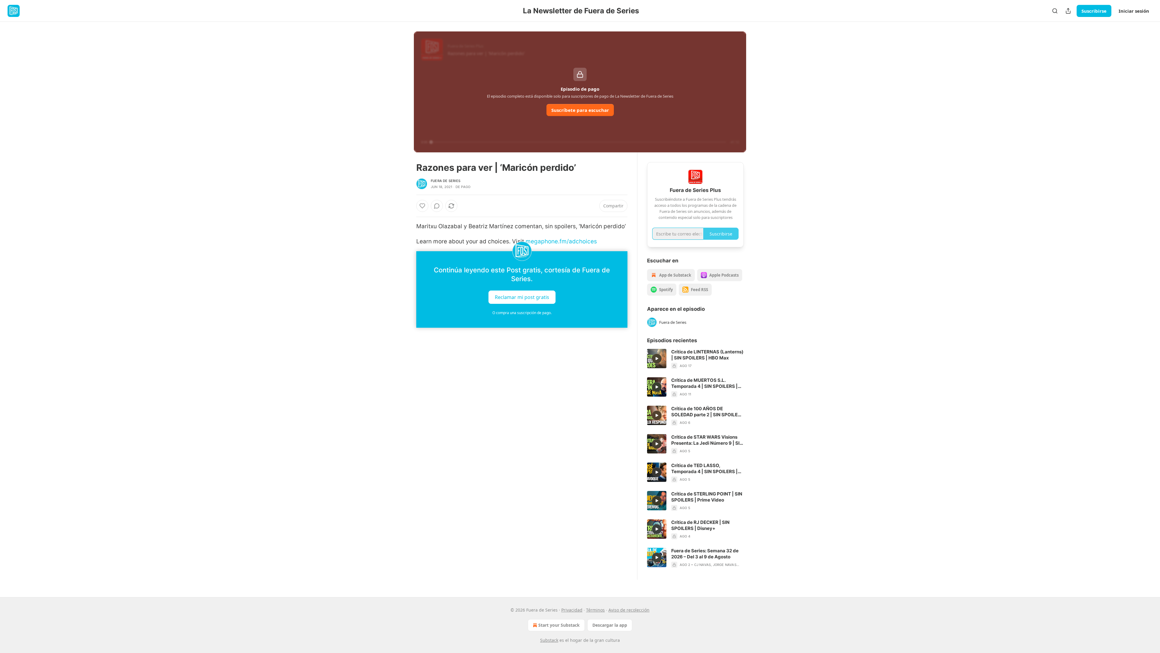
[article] (695, 358)
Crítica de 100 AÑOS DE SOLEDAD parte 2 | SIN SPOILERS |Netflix (707, 412)
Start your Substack (559, 625)
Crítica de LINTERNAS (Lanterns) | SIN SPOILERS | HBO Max (707, 355)
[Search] (1055, 11)
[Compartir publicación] (1068, 11)
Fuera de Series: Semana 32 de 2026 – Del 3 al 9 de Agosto (705, 554)
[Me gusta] (422, 206)
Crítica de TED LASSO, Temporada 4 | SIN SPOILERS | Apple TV (704, 469)
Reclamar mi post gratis (522, 297)
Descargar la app (609, 625)
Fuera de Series (445, 181)
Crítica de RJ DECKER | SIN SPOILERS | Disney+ (700, 525)
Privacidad (571, 610)
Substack (549, 640)
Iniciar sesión (1134, 11)
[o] (657, 358)
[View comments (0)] (437, 206)
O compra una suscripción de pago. (522, 312)
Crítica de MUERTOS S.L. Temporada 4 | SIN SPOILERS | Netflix (704, 383)
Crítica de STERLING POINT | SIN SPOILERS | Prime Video (706, 497)
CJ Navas (702, 565)
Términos (595, 610)
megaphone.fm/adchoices (561, 241)
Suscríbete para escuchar (580, 110)
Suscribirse (1094, 11)
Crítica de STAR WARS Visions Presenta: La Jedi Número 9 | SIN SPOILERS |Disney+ (707, 440)
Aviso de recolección (628, 610)
